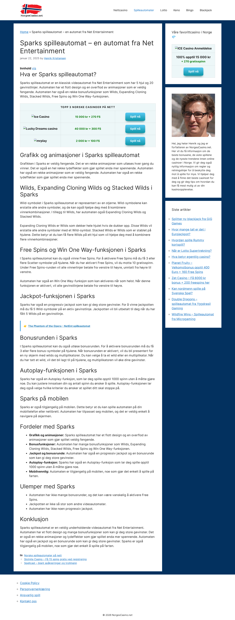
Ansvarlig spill (30, 595)
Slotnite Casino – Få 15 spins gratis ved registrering (55, 559)
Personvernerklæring (35, 589)
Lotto (163, 10)
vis (34, 68)
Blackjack (206, 10)
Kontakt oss (28, 601)
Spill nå (135, 116)
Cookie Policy (29, 583)
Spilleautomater (144, 10)
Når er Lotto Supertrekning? (192, 251)
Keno (176, 10)
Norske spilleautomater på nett (43, 555)
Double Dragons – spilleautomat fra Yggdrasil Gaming (191, 303)
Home (24, 32)
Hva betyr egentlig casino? (191, 257)
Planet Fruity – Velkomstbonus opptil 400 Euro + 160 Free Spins (190, 267)
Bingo (189, 10)
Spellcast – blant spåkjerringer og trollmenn (50, 563)
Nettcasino (120, 10)
